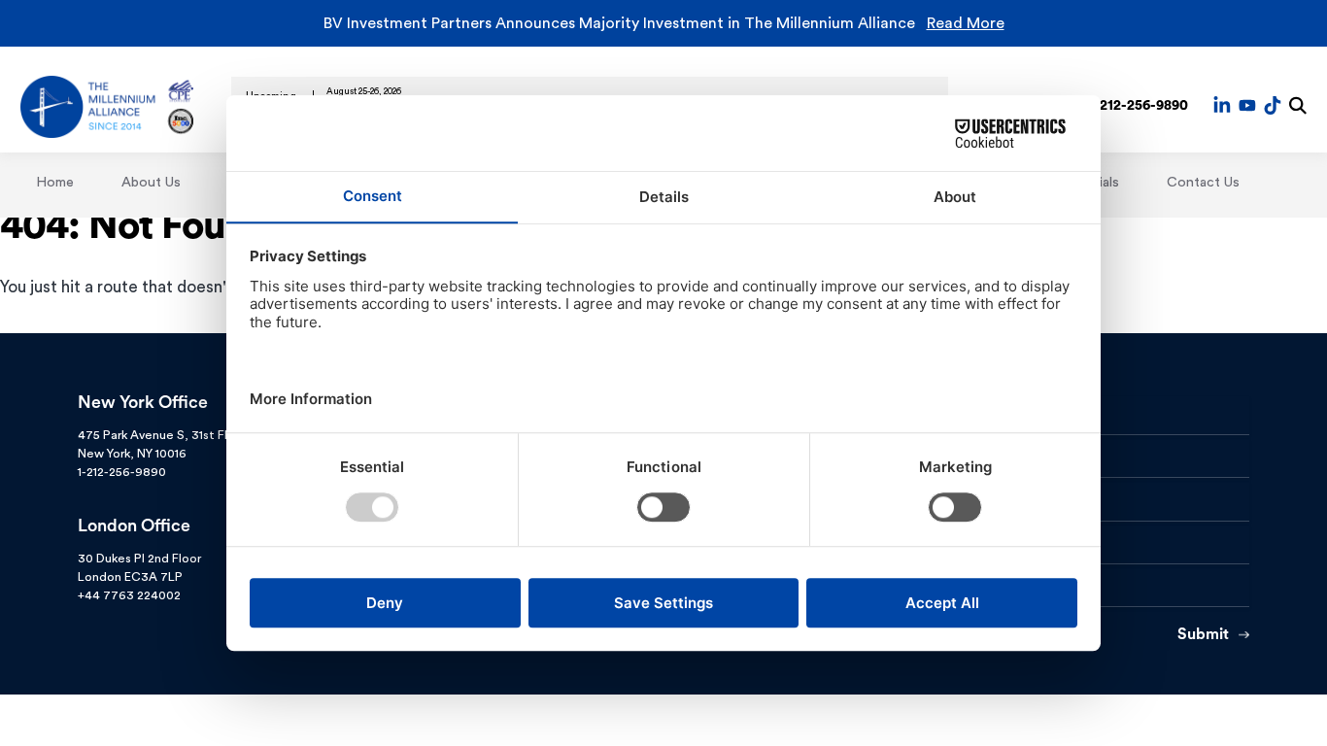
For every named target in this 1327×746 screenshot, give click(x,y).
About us (151, 182)
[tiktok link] (1272, 104)
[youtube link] (1247, 104)
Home (55, 182)
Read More (965, 23)
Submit (1203, 634)
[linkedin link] (1222, 104)
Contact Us (1203, 182)
